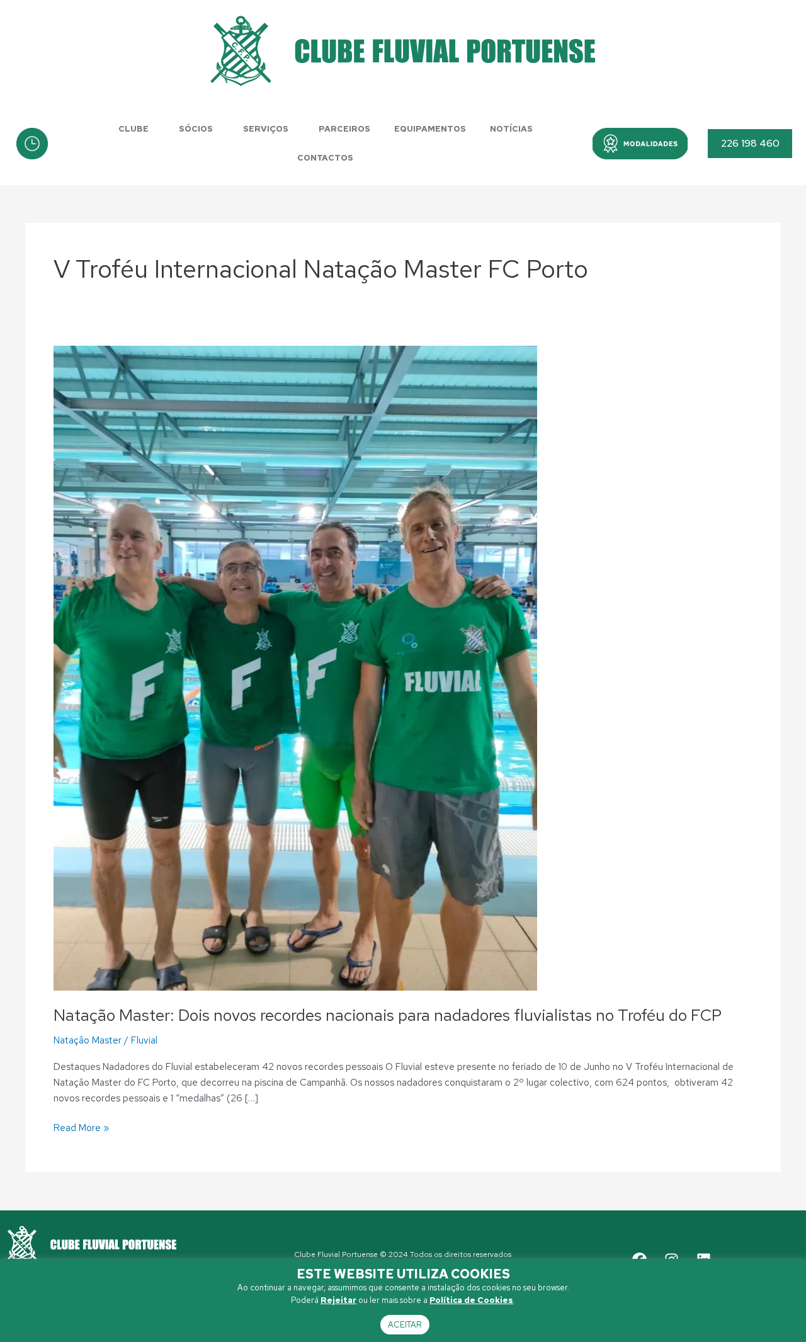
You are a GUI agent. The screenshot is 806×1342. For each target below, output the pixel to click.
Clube (133, 128)
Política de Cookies (471, 1300)
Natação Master (88, 1040)
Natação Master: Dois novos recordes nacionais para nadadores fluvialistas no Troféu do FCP (388, 1015)
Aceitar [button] (405, 1324)
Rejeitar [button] (338, 1300)
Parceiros (344, 128)
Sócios (196, 128)
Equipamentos (430, 128)
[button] (640, 143)
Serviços (265, 128)
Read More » (81, 1127)
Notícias (511, 128)
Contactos (325, 157)
